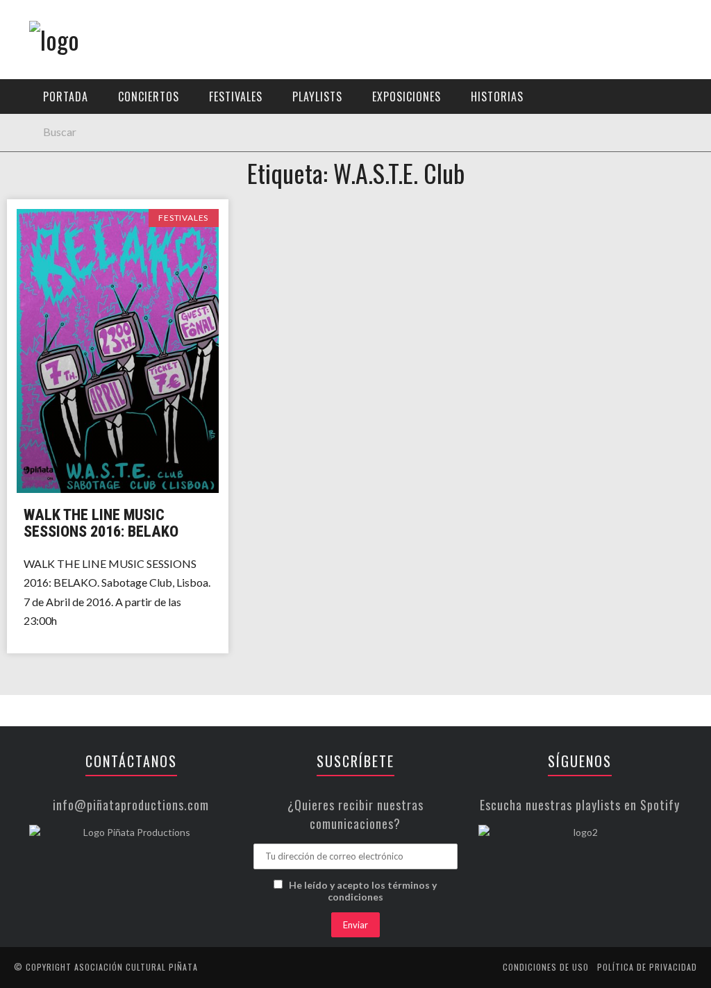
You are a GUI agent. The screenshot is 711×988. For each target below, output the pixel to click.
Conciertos (48, 120)
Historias (44, 234)
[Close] (21, 21)
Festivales (45, 149)
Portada (65, 96)
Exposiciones (52, 206)
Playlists (43, 177)
